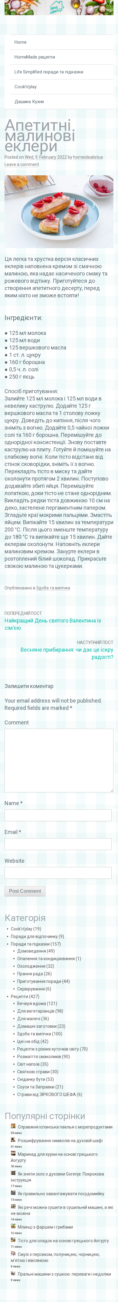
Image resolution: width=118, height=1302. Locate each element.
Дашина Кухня (29, 101)
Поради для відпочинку (34, 936)
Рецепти (19, 996)
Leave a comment (22, 164)
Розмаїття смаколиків (39, 1056)
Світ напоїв (28, 1064)
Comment (17, 722)
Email (13, 832)
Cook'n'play (21, 928)
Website (15, 861)
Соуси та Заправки (35, 1086)
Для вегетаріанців (35, 1011)
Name (14, 803)
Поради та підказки (30, 944)
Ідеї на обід (28, 1041)
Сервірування (31, 989)
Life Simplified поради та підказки (49, 72)
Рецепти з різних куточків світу (48, 1049)
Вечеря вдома (31, 1003)
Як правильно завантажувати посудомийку (61, 1193)
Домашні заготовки (37, 1026)
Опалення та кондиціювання (46, 958)
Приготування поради (39, 981)
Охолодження (31, 966)
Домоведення (31, 951)
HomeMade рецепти (35, 57)
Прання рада (30, 973)
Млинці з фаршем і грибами (45, 1227)
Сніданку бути (31, 1079)
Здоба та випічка (53, 587)
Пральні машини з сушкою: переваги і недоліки (64, 1274)
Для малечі (28, 1018)
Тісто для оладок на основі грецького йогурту (63, 1240)
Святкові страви (33, 1071)
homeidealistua (88, 157)
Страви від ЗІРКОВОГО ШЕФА (46, 1094)
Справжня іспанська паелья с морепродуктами (65, 1127)
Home (20, 42)
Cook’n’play (25, 86)
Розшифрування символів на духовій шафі (60, 1140)
